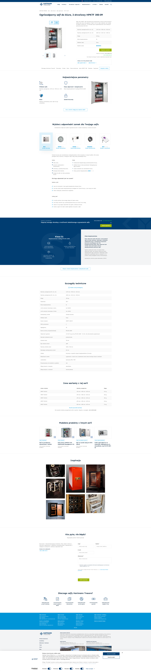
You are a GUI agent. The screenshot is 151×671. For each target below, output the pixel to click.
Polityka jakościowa (43, 638)
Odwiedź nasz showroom (91, 641)
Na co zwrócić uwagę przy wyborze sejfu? (75, 109)
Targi (40, 645)
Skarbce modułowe (79, 623)
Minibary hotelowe (98, 617)
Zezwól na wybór (111, 657)
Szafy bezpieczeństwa (99, 440)
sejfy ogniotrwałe (81, 62)
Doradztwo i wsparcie (74, 4)
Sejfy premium (61, 621)
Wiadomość (81, 556)
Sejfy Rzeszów (63, 641)
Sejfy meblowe (42, 617)
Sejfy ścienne (61, 440)
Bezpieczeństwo (86, 4)
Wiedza (101, 4)
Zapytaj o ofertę (104, 68)
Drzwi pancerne (79, 625)
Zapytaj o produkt (105, 50)
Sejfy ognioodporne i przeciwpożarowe (47, 618)
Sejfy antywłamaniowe (43, 616)
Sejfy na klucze (79, 617)
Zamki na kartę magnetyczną (100, 618)
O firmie (94, 4)
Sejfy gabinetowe (61, 623)
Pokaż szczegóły (89, 668)
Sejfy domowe (42, 614)
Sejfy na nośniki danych (82, 440)
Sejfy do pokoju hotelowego (99, 616)
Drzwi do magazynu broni (63, 618)
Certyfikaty (41, 640)
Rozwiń (75, 627)
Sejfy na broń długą (62, 616)
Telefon (97, 543)
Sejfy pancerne (43, 440)
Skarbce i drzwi (79, 621)
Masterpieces (60, 625)
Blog (40, 649)
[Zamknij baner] (122, 652)
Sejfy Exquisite (61, 622)
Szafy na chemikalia (44, 621)
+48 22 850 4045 (92, 410)
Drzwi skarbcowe (79, 622)
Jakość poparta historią (65, 632)
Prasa (40, 647)
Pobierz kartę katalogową (76, 287)
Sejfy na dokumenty (80, 616)
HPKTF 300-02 (44, 394)
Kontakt (107, 4)
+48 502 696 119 (108, 55)
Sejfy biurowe (79, 614)
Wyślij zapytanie (106, 225)
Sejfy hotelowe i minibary (100, 614)
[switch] (60, 669)
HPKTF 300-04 (44, 401)
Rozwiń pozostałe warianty (75, 407)
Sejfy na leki (78, 618)
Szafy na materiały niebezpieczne (46, 625)
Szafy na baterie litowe (99, 621)
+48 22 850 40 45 (108, 53)
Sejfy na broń (61, 614)
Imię (79, 543)
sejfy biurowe (92, 62)
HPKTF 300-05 (44, 404)
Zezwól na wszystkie (111, 653)
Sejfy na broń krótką (62, 617)
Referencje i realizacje (44, 642)
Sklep (58, 4)
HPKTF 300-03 (44, 398)
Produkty (64, 4)
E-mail (79, 550)
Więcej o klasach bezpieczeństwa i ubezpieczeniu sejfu (75, 268)
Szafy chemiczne (42, 623)
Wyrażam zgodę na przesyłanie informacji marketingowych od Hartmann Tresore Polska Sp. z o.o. (94, 565)
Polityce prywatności (79, 663)
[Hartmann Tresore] (45, 637)
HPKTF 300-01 (44, 391)
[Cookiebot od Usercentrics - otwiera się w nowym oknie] (34, 669)
